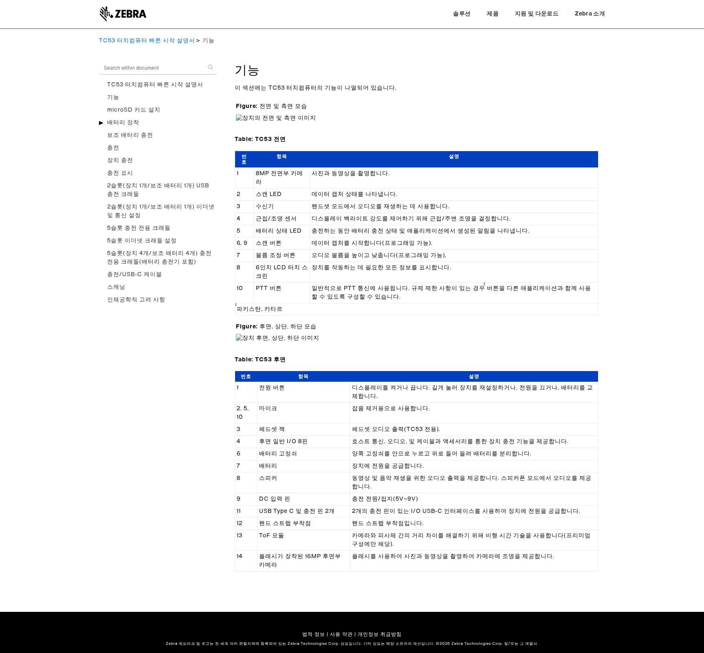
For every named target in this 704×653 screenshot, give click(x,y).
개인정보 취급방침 (380, 634)
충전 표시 (120, 173)
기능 (113, 97)
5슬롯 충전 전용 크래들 (139, 228)
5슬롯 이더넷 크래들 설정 (142, 241)
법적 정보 (313, 634)
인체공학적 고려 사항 (136, 300)
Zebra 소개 (590, 14)
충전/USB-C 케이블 (134, 274)
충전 (113, 148)
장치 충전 (120, 160)
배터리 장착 (123, 122)
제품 (493, 14)
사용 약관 (341, 634)
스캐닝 (116, 287)
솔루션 (462, 14)
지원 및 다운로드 (537, 14)
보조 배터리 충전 (130, 135)
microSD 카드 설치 (134, 110)
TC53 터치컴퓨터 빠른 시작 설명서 (147, 41)
